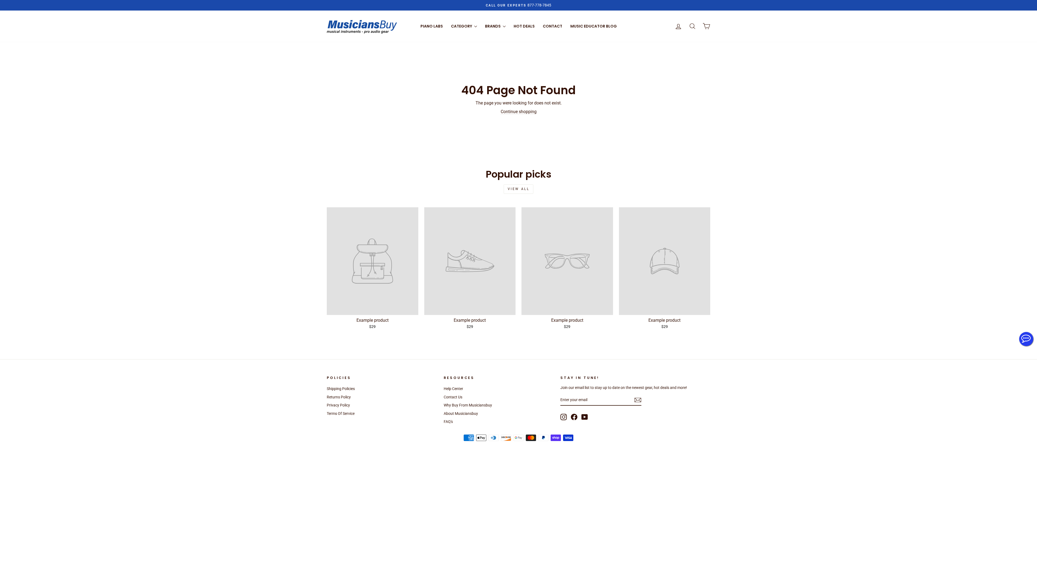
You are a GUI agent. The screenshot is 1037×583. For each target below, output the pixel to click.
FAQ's (448, 421)
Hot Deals (524, 26)
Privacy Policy (338, 405)
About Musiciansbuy (461, 413)
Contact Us (453, 397)
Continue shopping (519, 111)
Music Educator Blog (593, 26)
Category (462, 26)
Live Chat (1026, 339)
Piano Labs (431, 26)
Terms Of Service (341, 413)
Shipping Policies (341, 389)
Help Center (453, 389)
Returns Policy (339, 397)
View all (519, 189)
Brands (493, 26)
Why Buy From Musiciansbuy (468, 405)
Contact (552, 26)
